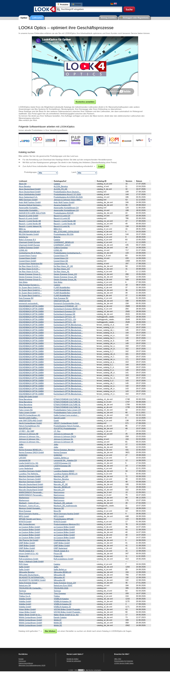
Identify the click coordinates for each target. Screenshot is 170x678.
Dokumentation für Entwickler (123, 661)
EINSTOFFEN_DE (61, 301)
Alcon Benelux (25, 186)
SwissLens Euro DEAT (63, 585)
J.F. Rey (57, 431)
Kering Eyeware (60, 452)
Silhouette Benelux (27, 572)
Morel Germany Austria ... (29, 514)
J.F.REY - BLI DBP (26, 431)
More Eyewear (25, 511)
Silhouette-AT (59, 577)
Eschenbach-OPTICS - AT (64, 317)
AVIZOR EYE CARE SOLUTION (32, 213)
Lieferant (23, 181)
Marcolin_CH (59, 490)
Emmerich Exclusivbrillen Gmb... (67, 303)
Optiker (23, 18)
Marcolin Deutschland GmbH (31, 484)
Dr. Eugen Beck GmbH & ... (30, 287)
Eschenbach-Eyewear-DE (64, 314)
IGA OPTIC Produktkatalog (65, 428)
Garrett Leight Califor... (28, 418)
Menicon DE (59, 508)
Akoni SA (22, 184)
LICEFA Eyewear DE (62, 466)
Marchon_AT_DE (61, 476)
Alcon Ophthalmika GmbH (30, 194)
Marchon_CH (59, 482)
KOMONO (23, 455)
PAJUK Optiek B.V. (26, 551)
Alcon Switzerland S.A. (28, 197)
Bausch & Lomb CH (62, 216)
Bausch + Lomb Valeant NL (30, 226)
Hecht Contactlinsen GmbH (30, 423)
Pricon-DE (58, 553)
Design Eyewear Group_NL (65, 279)
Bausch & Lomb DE (62, 218)
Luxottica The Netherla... (29, 474)
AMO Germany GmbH (28, 200)
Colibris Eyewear (61, 247)
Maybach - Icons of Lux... (29, 503)
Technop (22, 591)
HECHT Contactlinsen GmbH (66, 423)
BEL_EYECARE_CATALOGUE (66, 232)
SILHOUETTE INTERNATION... (32, 577)
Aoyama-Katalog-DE (62, 205)
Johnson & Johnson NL (63, 439)
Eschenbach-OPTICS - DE (65, 322)
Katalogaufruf (60, 181)
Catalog (57, 184)
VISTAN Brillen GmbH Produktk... (67, 609)
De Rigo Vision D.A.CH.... (29, 266)
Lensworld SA (24, 460)
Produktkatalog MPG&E (63, 519)
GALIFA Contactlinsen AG (29, 415)
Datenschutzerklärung (26, 663)
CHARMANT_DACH (62, 245)
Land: (74, 172)
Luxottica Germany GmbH (30, 471)
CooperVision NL (61, 263)
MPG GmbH (24, 516)
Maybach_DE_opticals (63, 503)
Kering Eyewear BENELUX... (31, 450)
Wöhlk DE (58, 623)
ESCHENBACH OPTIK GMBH (31, 306)
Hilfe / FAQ (117, 659)
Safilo (56, 567)
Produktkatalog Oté (62, 540)
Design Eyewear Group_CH (65, 274)
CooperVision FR (61, 255)
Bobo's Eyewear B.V (27, 240)
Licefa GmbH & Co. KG (28, 463)
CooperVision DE (61, 261)
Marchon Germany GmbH (30, 476)
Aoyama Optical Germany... (30, 205)
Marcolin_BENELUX (62, 487)
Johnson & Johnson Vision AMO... (68, 200)
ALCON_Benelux (61, 186)
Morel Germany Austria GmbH (66, 514)
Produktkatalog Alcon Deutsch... (67, 192)
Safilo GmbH (24, 567)
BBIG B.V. (58, 229)
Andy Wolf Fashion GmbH (30, 202)
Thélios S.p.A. (25, 596)
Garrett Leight (59, 418)
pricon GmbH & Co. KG (28, 553)
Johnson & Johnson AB (28, 434)
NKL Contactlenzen (27, 524)
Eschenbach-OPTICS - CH (65, 319)
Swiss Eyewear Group (28, 583)
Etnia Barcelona (25, 399)
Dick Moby (23, 282)
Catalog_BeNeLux (61, 458)
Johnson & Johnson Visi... (30, 436)
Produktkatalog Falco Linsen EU (67, 412)
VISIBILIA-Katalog (61, 599)
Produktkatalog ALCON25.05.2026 (68, 197)
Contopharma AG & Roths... (30, 253)
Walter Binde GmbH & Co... (30, 615)
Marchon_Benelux (61, 479)
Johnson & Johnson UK (63, 442)
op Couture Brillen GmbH (29, 527)
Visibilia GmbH (25, 599)
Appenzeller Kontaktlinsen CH (66, 208)
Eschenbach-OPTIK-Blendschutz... (68, 325)
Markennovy (24, 498)
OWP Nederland (60, 548)
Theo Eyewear (25, 593)
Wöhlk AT (57, 620)
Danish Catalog (60, 617)
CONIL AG (23, 250)
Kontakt (21, 659)
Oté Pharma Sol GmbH (28, 540)
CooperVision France (28, 255)
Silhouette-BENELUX (62, 572)
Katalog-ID (101, 181)
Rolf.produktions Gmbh (28, 559)
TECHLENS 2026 (61, 588)
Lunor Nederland (26, 468)
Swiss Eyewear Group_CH (65, 583)
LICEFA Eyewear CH (62, 463)
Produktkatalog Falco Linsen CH (67, 410)
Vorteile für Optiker (72, 659)
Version (129, 181)
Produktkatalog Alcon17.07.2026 (67, 194)
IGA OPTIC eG (25, 428)
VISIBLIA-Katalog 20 (62, 607)
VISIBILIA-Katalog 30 (62, 601)
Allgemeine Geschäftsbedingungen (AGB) (32, 665)
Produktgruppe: (30, 172)
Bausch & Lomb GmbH (28, 216)
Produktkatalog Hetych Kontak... (67, 426)
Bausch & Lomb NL (62, 226)
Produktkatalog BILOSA (63, 234)
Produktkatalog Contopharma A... (68, 253)
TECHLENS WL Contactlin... (30, 588)
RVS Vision (23, 564)
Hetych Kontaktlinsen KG (29, 426)
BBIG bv (22, 229)
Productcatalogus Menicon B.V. (67, 524)
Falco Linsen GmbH (27, 412)
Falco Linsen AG (26, 410)
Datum (139, 181)
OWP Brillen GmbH (27, 543)
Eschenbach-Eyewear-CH (64, 311)
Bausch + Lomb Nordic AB (30, 221)
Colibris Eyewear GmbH (29, 247)
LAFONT (22, 458)
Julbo (21, 444)
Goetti (56, 420)
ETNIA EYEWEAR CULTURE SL (67, 399)
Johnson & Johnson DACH (65, 436)
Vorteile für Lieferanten (74, 661)
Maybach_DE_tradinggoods (65, 506)
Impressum (22, 661)
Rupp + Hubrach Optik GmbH (31, 561)
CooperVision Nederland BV (30, 263)
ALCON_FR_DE (60, 189)
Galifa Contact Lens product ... (66, 415)
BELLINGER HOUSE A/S (29, 232)
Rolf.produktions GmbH (63, 559)
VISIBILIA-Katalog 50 (62, 604)
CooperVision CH (61, 258)
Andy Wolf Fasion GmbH (64, 202)
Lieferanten (37, 18)
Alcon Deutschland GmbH (30, 189)
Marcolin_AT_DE (61, 484)
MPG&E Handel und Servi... (30, 519)
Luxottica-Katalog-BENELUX (65, 474)
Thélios (57, 596)
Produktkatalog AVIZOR (63, 213)
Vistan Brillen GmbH (27, 609)
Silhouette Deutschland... (29, 575)
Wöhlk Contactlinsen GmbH (30, 617)
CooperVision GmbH (27, 258)
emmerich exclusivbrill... (29, 303)
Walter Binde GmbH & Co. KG (66, 615)
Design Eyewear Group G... (30, 274)
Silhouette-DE (59, 575)
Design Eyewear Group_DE (65, 277)
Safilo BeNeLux (60, 569)
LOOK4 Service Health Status (123, 663)
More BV (57, 511)
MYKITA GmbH (25, 522)
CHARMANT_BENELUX (64, 242)
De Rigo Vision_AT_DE (63, 266)
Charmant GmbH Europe (29, 242)
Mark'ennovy (59, 492)
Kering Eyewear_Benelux (64, 450)
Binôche (57, 237)
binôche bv (23, 237)
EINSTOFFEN (25, 301)
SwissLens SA (25, 585)
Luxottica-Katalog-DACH (64, 471)
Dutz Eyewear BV (26, 298)
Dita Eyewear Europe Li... (29, 285)
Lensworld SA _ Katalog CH (65, 460)
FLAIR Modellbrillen (62, 287)
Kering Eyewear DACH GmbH (31, 452)
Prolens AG (23, 556)
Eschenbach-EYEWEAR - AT (66, 306)
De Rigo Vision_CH (62, 269)
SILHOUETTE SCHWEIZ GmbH (32, 580)
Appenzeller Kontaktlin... (29, 208)
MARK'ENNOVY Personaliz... (31, 492)
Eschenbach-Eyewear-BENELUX (67, 309)
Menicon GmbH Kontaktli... (30, 508)
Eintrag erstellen (108, 18)
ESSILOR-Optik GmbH (28, 396)
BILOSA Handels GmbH (29, 234)
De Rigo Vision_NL (61, 271)
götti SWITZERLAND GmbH (30, 420)
